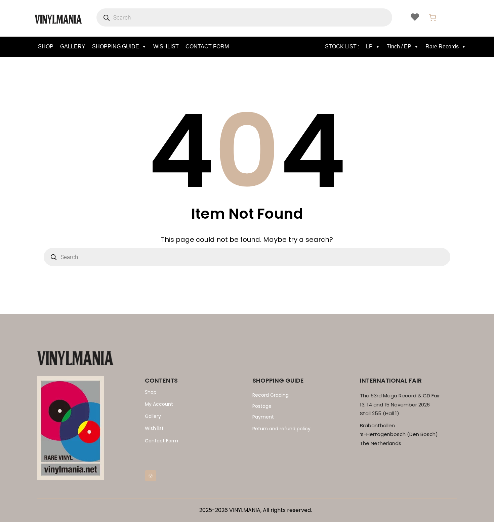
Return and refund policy (281, 428)
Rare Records (442, 46)
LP (369, 46)
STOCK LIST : (342, 46)
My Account (159, 404)
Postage (262, 406)
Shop (151, 392)
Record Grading (270, 395)
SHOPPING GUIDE (115, 46)
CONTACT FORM (207, 46)
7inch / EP (399, 46)
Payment (263, 417)
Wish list (154, 428)
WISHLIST (166, 46)
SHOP (45, 46)
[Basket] (432, 17)
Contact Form (161, 440)
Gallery (153, 416)
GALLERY (72, 46)
